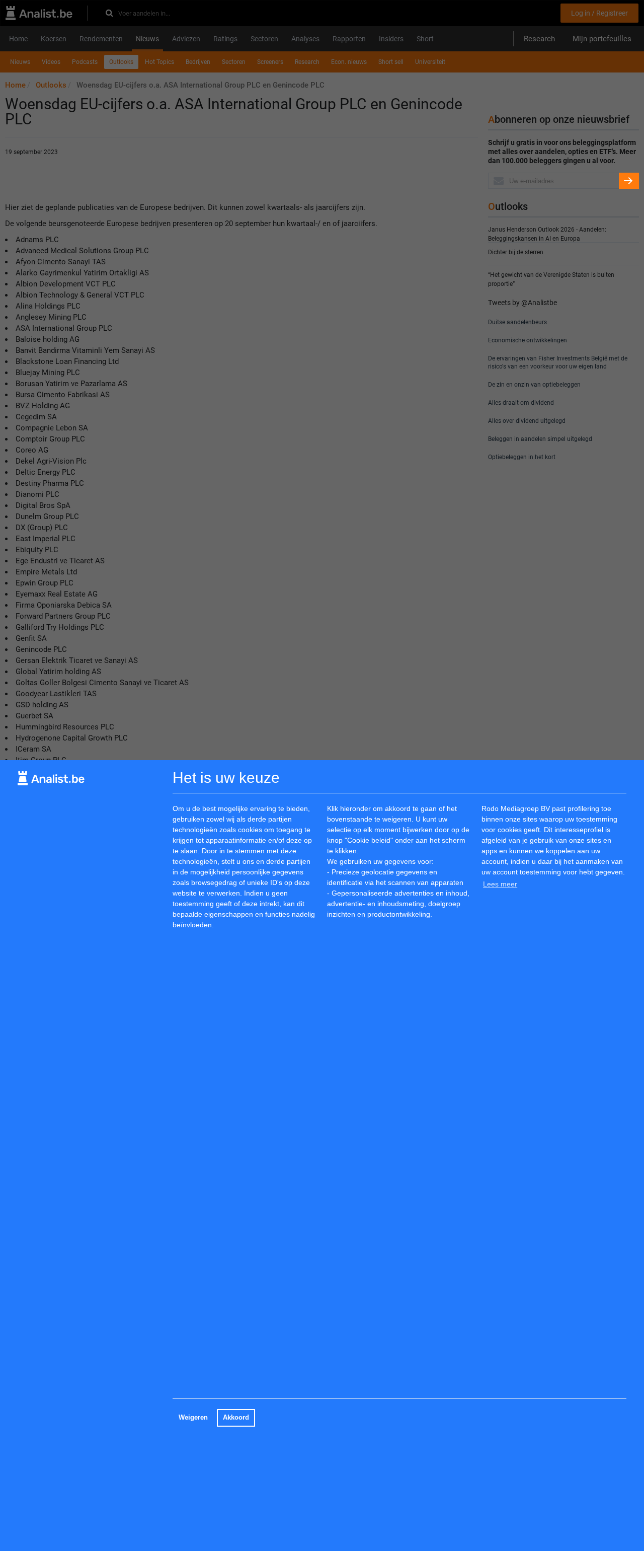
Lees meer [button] (500, 884)
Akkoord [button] (236, 1417)
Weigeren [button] (193, 1417)
